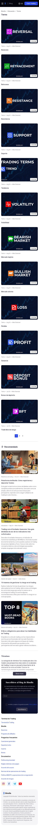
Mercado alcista (7, 292)
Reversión (4, 50)
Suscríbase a (22, 709)
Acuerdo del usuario (7, 767)
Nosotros (4, 730)
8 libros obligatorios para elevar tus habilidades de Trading (18, 632)
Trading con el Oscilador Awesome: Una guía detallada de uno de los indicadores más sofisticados (17, 531)
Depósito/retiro (6, 745)
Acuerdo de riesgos (7, 779)
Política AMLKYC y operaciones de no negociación (17, 775)
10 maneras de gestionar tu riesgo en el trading (18, 583)
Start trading (31, 3)
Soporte (4, 153)
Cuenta (3, 749)
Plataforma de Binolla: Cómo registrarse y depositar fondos (16, 482)
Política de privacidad (8, 760)
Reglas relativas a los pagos (10, 764)
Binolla (3, 726)
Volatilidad (5, 223)
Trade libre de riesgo (8, 430)
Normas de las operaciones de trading (13, 771)
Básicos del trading (6, 627)
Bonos (3, 752)
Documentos (6, 756)
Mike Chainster (16, 46)
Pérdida (4, 326)
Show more (20, 674)
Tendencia (5, 188)
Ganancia (4, 361)
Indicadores (4, 525)
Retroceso (5, 84)
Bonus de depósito (8, 395)
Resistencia (5, 119)
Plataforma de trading (7, 477)
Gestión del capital (6, 579)
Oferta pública (33, 704)
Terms (3, 46)
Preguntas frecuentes (9, 738)
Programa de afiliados (8, 734)
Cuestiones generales (8, 741)
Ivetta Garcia (21, 579)
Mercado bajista (7, 257)
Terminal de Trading (8, 719)
